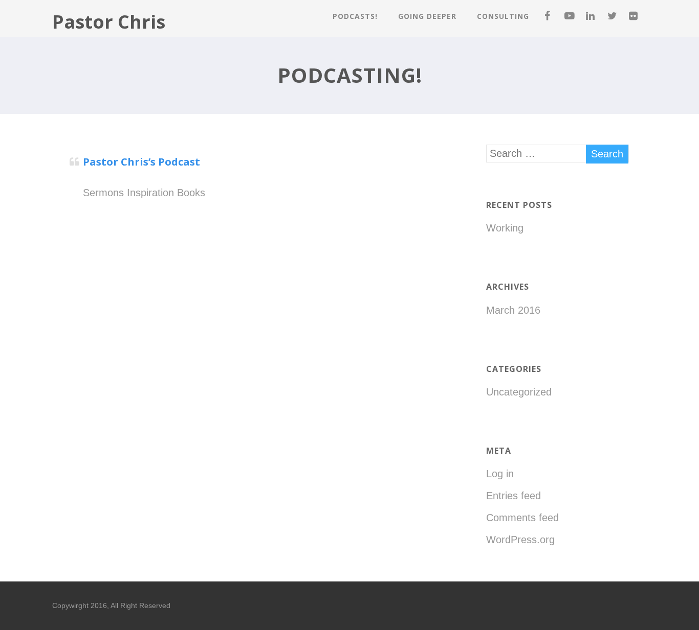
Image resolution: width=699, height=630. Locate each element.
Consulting (503, 16)
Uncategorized (519, 392)
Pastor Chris (108, 21)
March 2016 (513, 310)
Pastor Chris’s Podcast (141, 162)
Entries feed (513, 495)
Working (504, 228)
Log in (500, 473)
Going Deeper (427, 16)
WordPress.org (520, 539)
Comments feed (522, 517)
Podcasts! (355, 16)
